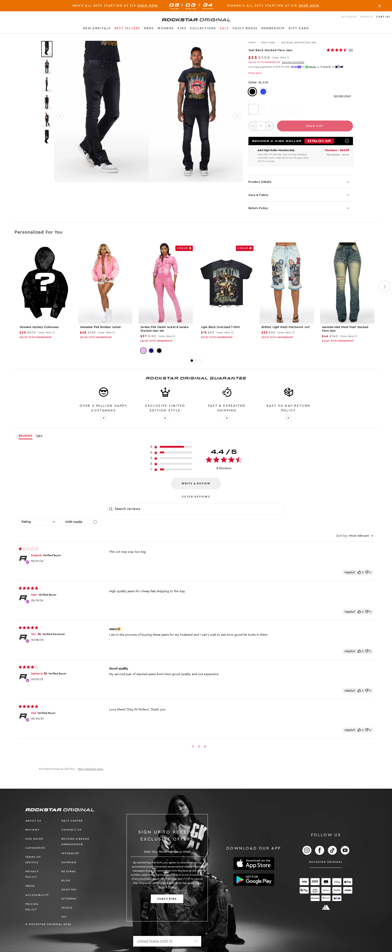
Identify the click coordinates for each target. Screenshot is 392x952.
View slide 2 (196, 360)
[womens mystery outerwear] (45, 283)
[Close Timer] (379, 5)
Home (252, 42)
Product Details (260, 181)
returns (68, 871)
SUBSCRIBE (167, 899)
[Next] (237, 115)
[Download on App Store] (253, 863)
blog (65, 880)
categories (35, 848)
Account (349, 16)
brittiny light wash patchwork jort (286, 327)
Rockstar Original (326, 862)
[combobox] (38, 522)
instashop (70, 853)
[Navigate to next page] (205, 746)
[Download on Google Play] (253, 880)
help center (72, 820)
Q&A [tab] (39, 435)
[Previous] (60, 115)
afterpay (69, 898)
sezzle (67, 907)
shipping (68, 862)
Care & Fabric (258, 194)
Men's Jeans (268, 42)
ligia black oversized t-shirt (220, 327)
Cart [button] (383, 16)
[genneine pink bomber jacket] (105, 283)
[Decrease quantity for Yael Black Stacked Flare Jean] (252, 126)
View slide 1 (192, 360)
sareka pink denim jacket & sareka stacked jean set (164, 329)
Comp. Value (279, 57)
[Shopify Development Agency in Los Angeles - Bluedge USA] (326, 907)
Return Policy (258, 208)
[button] (97, 29)
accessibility (37, 895)
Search (366, 16)
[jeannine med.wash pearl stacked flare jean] (347, 283)
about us (33, 820)
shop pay (69, 889)
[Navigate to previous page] (187, 746)
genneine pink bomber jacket (100, 327)
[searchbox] (199, 508)
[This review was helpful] (359, 572)
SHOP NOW (147, 5)
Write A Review (196, 483)
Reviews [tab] (25, 435)
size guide (34, 839)
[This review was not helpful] (366, 572)
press (30, 886)
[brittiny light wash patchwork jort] (287, 283)
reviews (32, 830)
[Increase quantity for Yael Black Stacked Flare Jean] (269, 126)
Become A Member (293, 62)
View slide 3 (200, 360)
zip (63, 917)
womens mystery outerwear (39, 327)
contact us (71, 830)
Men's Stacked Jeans (90, 769)
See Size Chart (342, 96)
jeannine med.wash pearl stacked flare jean (345, 329)
